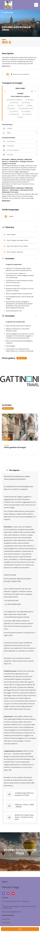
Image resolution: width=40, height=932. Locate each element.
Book (20, 929)
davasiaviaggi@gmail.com (12, 912)
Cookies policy (6, 923)
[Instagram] (8, 893)
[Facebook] (3, 893)
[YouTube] (13, 893)
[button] (36, 5)
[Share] (35, 34)
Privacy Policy (6, 919)
